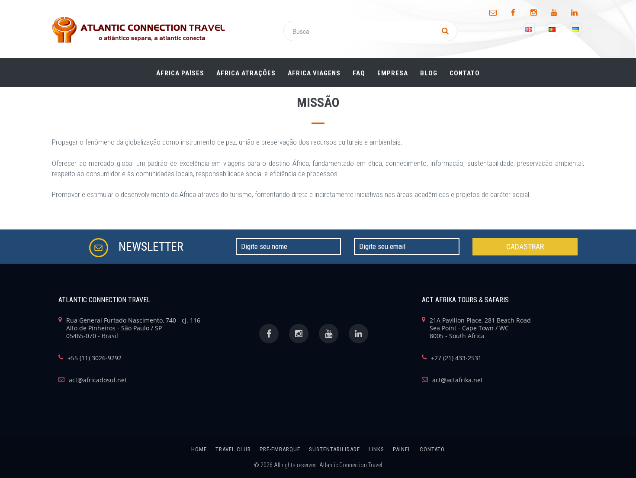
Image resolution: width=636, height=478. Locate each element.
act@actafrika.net (457, 380)
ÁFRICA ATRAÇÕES (246, 73)
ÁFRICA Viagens (314, 73)
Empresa (392, 73)
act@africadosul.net (98, 380)
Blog (428, 73)
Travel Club (233, 449)
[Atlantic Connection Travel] (138, 30)
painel (402, 449)
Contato (465, 73)
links (376, 449)
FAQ (359, 73)
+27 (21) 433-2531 (456, 358)
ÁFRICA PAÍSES (180, 73)
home (199, 449)
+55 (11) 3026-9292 (94, 358)
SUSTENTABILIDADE (334, 449)
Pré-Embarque (280, 449)
